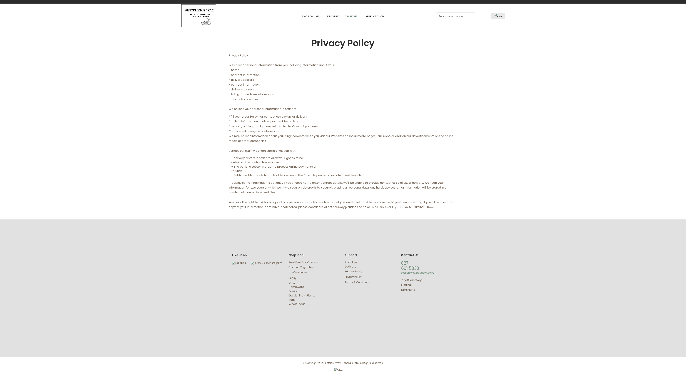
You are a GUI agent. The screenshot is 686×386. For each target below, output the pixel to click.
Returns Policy (353, 271)
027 (404, 263)
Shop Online (310, 16)
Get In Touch (375, 16)
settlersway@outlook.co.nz (417, 272)
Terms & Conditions (357, 282)
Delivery (333, 16)
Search (470, 16)
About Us (351, 16)
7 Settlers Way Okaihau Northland (411, 285)
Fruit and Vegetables (302, 267)
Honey (292, 278)
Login (480, 16)
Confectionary (298, 272)
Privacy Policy (353, 277)
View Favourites (486, 16)
